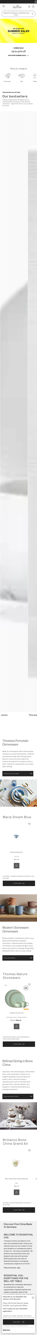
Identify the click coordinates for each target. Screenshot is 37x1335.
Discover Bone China (11, 1096)
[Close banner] (36, 2)
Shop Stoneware (10, 958)
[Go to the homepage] (17, 6)
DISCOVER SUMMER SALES (17, 55)
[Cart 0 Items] (33, 6)
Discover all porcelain (12, 773)
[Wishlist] (29, 825)
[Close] (33, 1298)
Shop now (18, 883)
